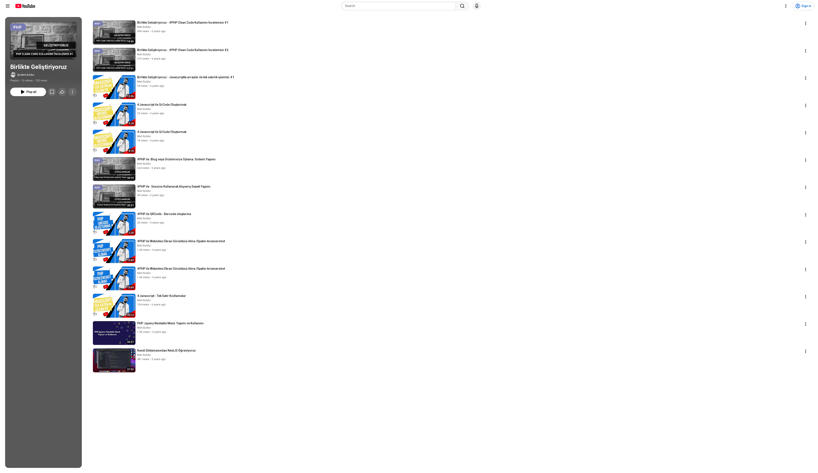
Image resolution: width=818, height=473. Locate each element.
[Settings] (785, 6)
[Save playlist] (52, 92)
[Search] (462, 6)
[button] (43, 41)
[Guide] (7, 6)
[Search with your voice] (476, 6)
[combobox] (400, 6)
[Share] (62, 92)
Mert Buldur (144, 27)
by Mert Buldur (25, 74)
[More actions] (72, 92)
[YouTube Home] (25, 6)
